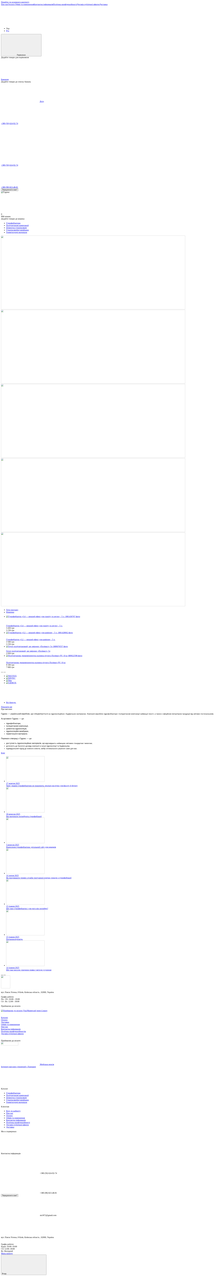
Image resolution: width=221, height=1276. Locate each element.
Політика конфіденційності (65, 4)
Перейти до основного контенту (15, 2)
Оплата (11, 4)
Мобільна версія (46, 1064)
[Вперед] (5, 672)
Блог (3, 753)
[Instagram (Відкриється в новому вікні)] (20, 24)
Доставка (104, 4)
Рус (7, 31)
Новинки (10, 612)
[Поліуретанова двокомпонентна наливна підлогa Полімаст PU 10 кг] (113, 656)
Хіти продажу (12, 610)
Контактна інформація (43, 4)
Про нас (4, 4)
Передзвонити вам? (9, 190)
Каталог (4, 1017)
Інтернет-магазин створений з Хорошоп (18, 1067)
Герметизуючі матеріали (16, 232)
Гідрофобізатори (13, 223)
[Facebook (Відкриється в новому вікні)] (58, 24)
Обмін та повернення (24, 4)
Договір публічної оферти (88, 4)
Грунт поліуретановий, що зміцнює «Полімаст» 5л (28, 651)
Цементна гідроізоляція (16, 228)
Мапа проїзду (7, 1253)
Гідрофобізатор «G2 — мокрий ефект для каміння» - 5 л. (30, 639)
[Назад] (2, 672)
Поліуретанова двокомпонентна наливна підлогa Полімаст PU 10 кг (36, 662)
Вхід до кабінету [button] (13, 1111)
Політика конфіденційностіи (13, 1031)
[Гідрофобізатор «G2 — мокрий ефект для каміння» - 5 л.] (113, 633)
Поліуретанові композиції (17, 225)
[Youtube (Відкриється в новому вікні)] (97, 24)
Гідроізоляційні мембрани (17, 230)
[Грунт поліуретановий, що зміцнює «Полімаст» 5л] (113, 646)
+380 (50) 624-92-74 (9, 123)
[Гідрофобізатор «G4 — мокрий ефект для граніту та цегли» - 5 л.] (113, 616)
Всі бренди (11, 702)
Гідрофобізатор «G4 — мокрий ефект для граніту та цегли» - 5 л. (34, 626)
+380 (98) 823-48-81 (9, 187)
